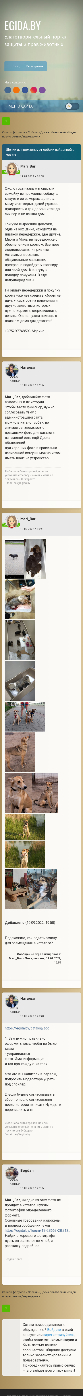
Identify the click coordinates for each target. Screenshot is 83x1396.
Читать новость (41, 760)
